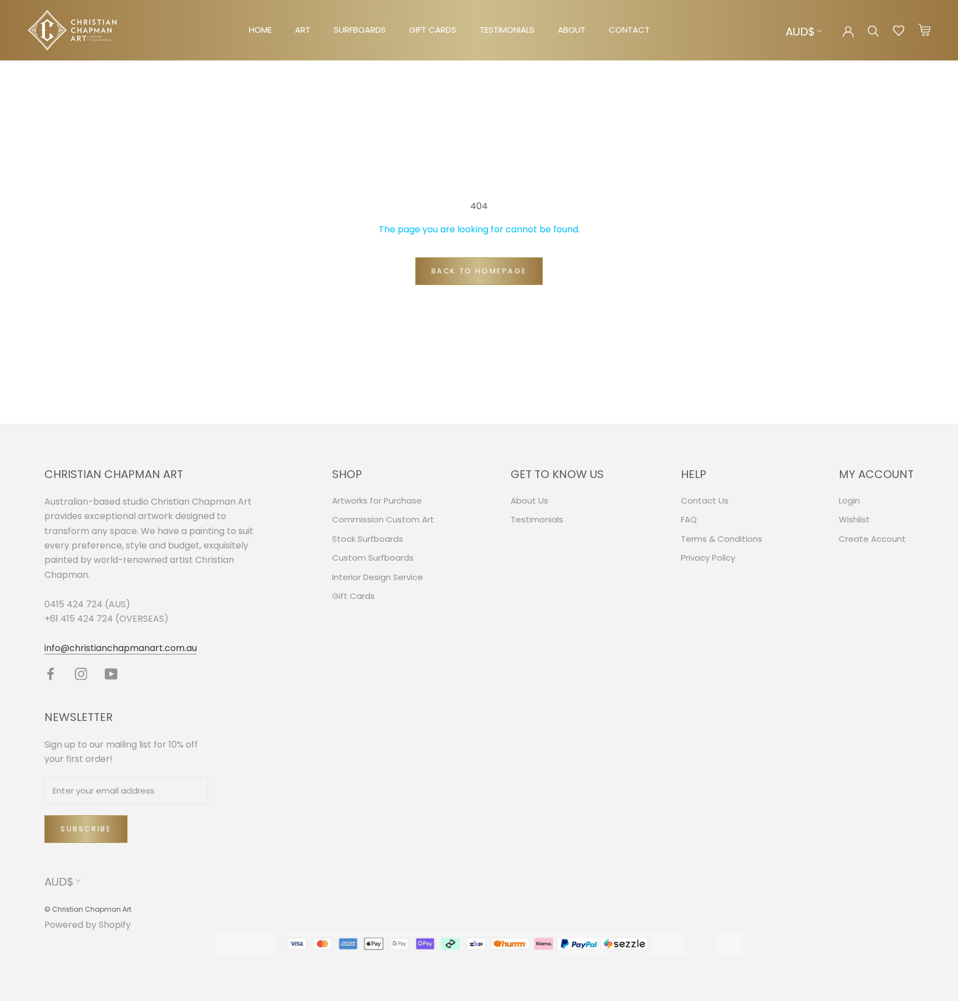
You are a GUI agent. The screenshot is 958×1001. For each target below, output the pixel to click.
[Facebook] (50, 673)
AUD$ (800, 31)
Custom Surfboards (373, 557)
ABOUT (571, 29)
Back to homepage (479, 271)
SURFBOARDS (360, 29)
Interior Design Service (377, 577)
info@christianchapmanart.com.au (120, 648)
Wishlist (854, 519)
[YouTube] (111, 673)
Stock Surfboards (367, 539)
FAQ (689, 519)
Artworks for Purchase (377, 500)
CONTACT (629, 29)
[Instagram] (81, 673)
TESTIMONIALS (507, 29)
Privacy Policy (708, 557)
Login (849, 500)
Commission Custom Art (383, 519)
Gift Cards (353, 596)
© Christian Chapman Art (87, 909)
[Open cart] (924, 30)
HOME (260, 29)
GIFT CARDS (432, 29)
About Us (529, 500)
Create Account (872, 539)
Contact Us (704, 500)
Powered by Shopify (87, 924)
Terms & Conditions (721, 539)
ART (302, 29)
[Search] (873, 30)
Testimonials (537, 519)
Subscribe (85, 829)
